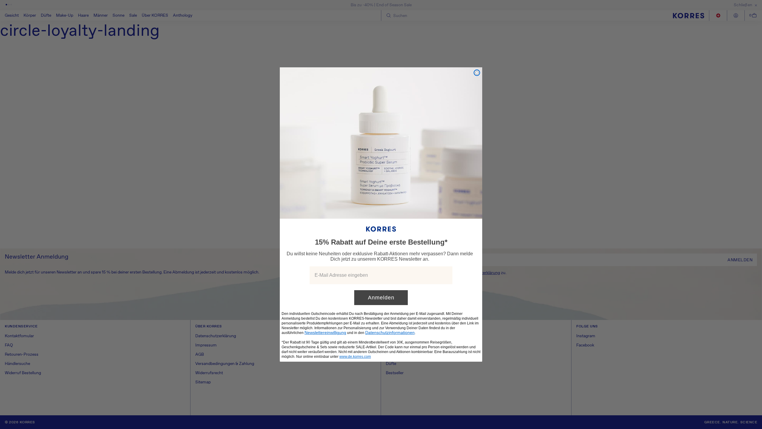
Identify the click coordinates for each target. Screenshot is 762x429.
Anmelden (381, 298)
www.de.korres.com (355, 357)
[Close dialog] (477, 73)
